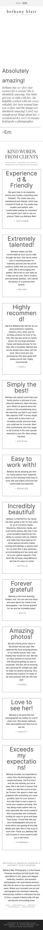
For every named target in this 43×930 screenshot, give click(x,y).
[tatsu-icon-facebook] (23, 913)
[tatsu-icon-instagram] (20, 913)
